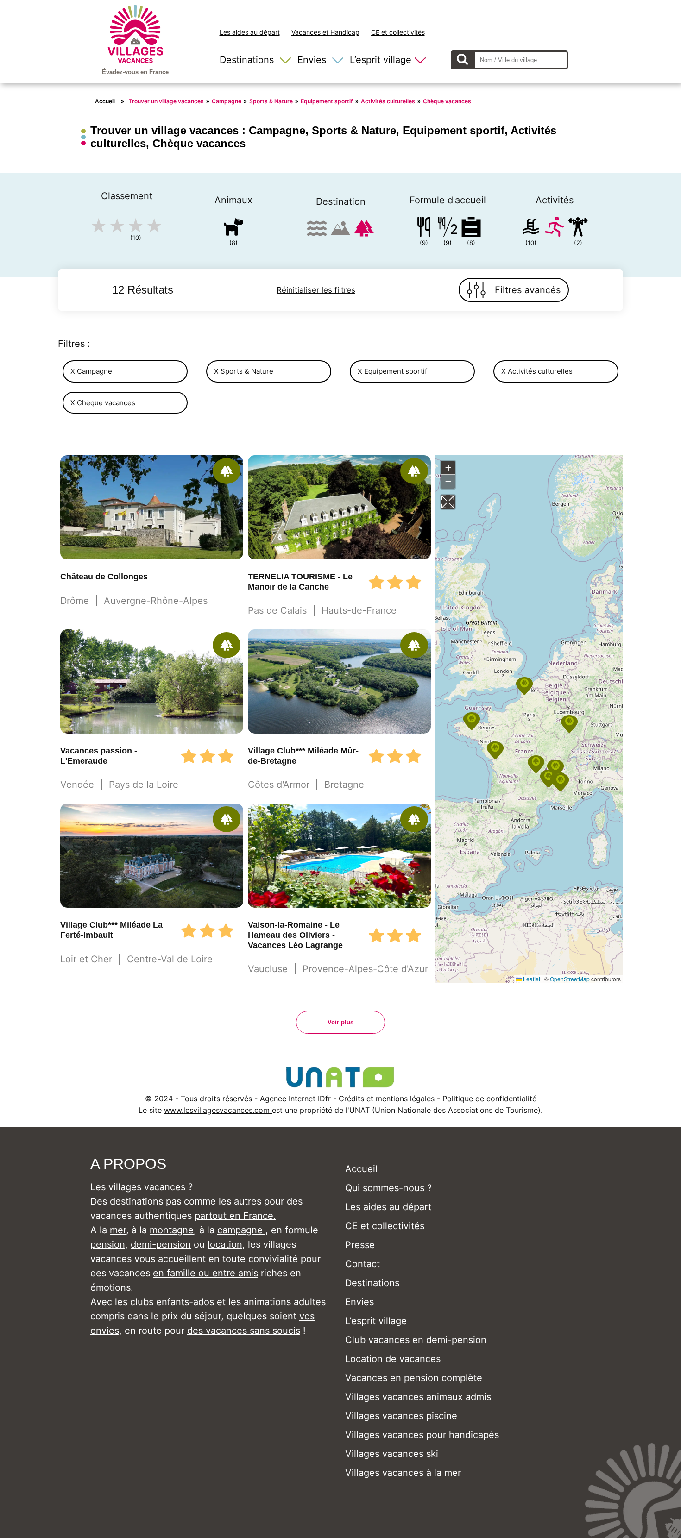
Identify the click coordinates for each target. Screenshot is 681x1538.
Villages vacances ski (391, 1453)
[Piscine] (531, 228)
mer (118, 1230)
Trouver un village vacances (166, 101)
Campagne (226, 101)
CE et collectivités (398, 32)
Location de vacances (393, 1358)
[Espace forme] (578, 228)
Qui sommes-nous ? (388, 1187)
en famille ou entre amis (205, 1273)
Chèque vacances (447, 101)
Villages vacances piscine (401, 1415)
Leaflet (531, 979)
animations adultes (285, 1301)
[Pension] (424, 228)
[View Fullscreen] (448, 502)
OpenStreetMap (570, 979)
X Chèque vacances (102, 402)
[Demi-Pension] (447, 228)
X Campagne (91, 371)
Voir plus (340, 1022)
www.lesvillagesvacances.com (218, 1110)
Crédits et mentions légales (387, 1098)
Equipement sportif (327, 101)
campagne (241, 1230)
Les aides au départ (250, 32)
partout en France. (235, 1215)
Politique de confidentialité (489, 1098)
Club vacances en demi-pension (415, 1339)
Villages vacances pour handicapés (422, 1434)
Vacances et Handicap (325, 32)
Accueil (105, 101)
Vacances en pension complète (413, 1377)
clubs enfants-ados (172, 1301)
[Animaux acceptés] (233, 228)
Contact (362, 1263)
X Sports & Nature (243, 371)
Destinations (247, 59)
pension (107, 1244)
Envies (311, 59)
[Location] (471, 228)
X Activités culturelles (537, 371)
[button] (555, 768)
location (225, 1244)
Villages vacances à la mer (403, 1472)
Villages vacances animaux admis (418, 1396)
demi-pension (161, 1244)
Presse (360, 1244)
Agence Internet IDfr (296, 1098)
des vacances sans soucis (243, 1330)
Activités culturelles (388, 101)
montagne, (173, 1230)
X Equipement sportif (392, 371)
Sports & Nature (271, 101)
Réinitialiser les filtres (316, 290)
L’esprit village (380, 59)
